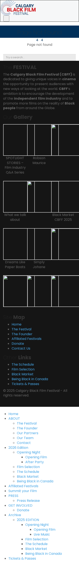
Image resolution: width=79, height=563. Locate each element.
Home (16, 324)
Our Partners (27, 433)
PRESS (13, 495)
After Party (34, 462)
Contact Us (21, 348)
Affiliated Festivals (27, 338)
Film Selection (23, 369)
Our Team (25, 437)
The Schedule (23, 364)
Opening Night (28, 452)
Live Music (42, 534)
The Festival (21, 329)
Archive (14, 515)
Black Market (22, 374)
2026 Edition (18, 447)
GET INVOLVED (20, 505)
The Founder (22, 334)
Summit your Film (22, 490)
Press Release (28, 500)
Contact (24, 442)
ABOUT (14, 418)
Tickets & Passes (25, 383)
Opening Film (36, 457)
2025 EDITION (28, 519)
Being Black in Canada (30, 379)
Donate (18, 343)
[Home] (18, 7)
